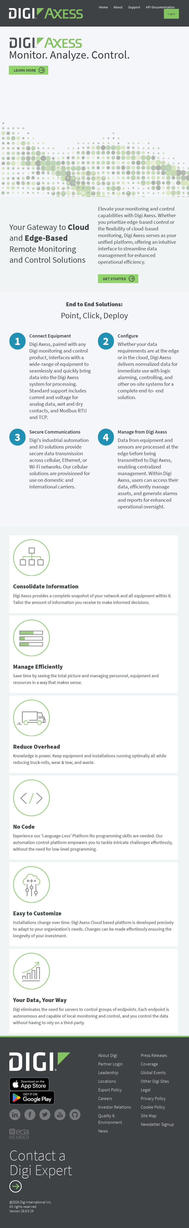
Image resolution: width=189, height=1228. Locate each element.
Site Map (149, 1115)
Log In (171, 14)
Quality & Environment (110, 1119)
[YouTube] (61, 1114)
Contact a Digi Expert (40, 1163)
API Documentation (160, 7)
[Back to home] (46, 13)
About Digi (107, 1055)
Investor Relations (114, 1107)
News (103, 1131)
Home (103, 7)
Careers (105, 1098)
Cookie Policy (153, 1107)
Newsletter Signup (157, 1124)
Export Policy (110, 1090)
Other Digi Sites (155, 1081)
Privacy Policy (153, 1098)
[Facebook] (31, 1114)
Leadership (108, 1072)
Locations (107, 1081)
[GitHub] (76, 1114)
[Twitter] (46, 1114)
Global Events (153, 1072)
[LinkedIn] (16, 1114)
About (118, 7)
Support (134, 7)
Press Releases (154, 1055)
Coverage (149, 1064)
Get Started (114, 278)
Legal (145, 1090)
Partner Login (110, 1064)
